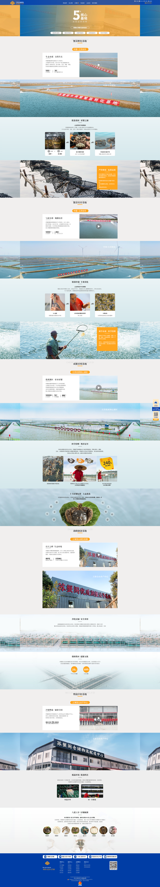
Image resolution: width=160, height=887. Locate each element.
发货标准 (69, 865)
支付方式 (61, 872)
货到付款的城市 (87, 867)
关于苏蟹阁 (62, 865)
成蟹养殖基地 (80, 33)
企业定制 (69, 868)
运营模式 (77, 867)
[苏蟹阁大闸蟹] (11, 2)
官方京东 (141, 1)
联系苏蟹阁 (94, 3)
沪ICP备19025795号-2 (88, 879)
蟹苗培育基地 (68, 33)
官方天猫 (136, 1)
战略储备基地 (92, 33)
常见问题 (61, 870)
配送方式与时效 (87, 865)
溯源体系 (77, 865)
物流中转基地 (104, 33)
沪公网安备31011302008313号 (74, 879)
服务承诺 (69, 872)
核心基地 (71, 3)
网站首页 (65, 3)
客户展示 (69, 870)
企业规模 (77, 872)
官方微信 (145, 1)
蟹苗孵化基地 (56, 33)
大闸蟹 (76, 3)
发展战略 (77, 868)
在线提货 (150, 1)
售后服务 (83, 3)
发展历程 (77, 870)
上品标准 (88, 3)
